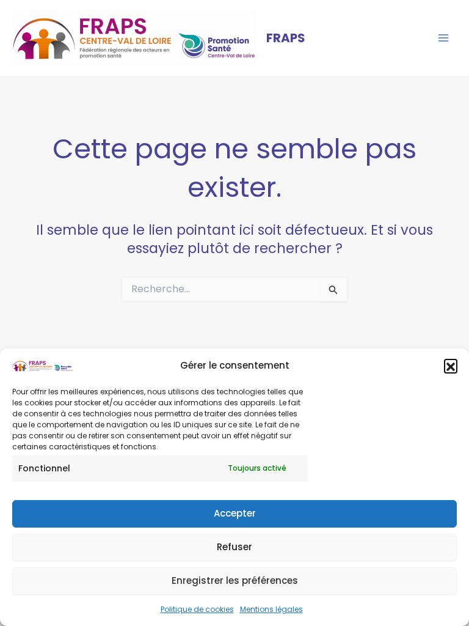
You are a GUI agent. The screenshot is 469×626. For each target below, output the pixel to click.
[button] (451, 365)
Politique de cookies (197, 609)
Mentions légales (271, 609)
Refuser (234, 546)
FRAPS (285, 37)
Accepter (235, 513)
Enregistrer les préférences (235, 580)
